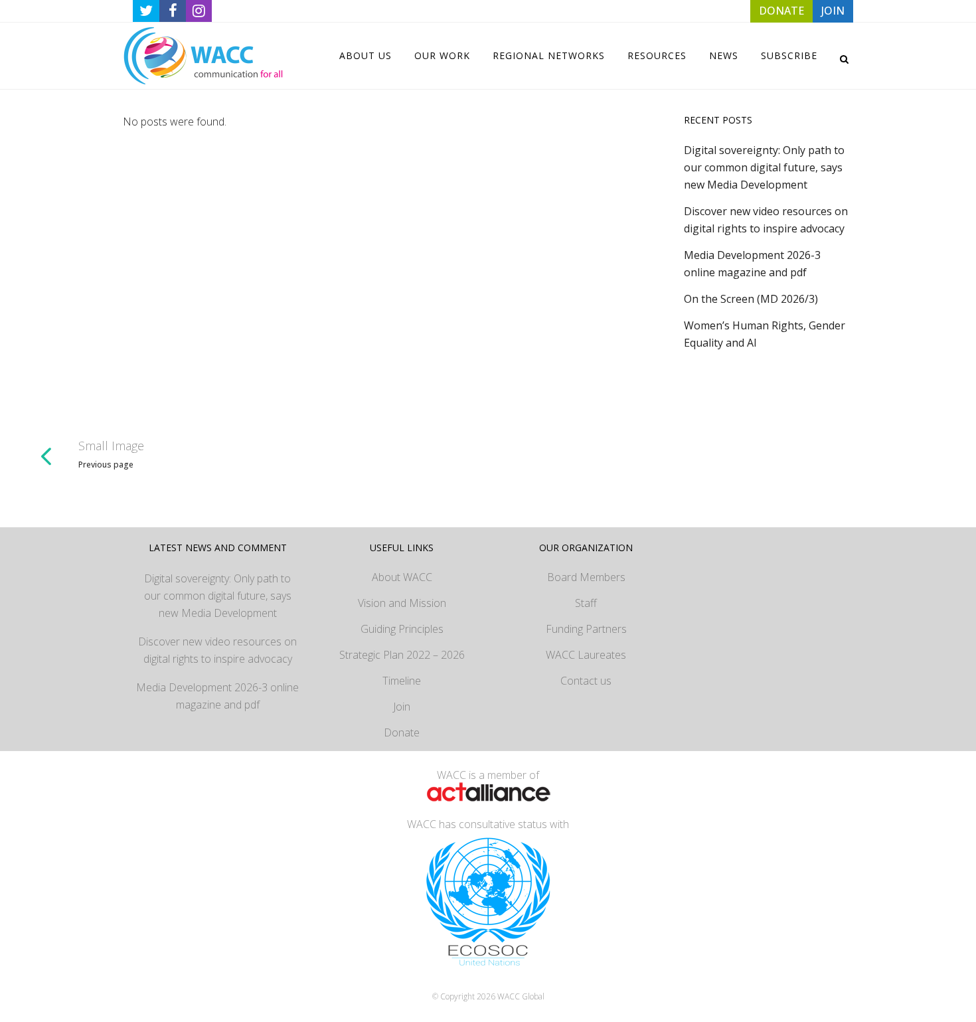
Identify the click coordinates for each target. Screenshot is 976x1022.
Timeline (401, 680)
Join (401, 706)
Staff (586, 603)
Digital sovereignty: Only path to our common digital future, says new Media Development (764, 167)
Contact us (585, 680)
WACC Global (520, 996)
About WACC (402, 577)
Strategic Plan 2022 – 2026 (402, 654)
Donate (402, 732)
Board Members (586, 577)
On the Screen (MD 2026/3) (751, 299)
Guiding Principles (402, 629)
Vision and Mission (402, 603)
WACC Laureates (586, 654)
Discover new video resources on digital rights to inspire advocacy (217, 650)
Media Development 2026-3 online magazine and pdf (217, 696)
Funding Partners (586, 629)
